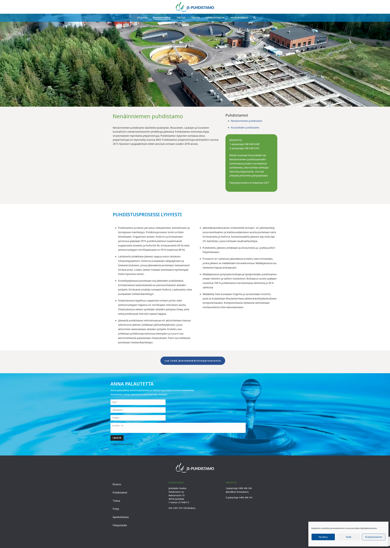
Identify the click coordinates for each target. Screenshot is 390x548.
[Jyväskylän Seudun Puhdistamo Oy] (195, 7)
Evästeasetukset (373, 537)
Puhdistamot (161, 17)
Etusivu (142, 17)
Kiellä (348, 537)
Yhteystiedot (239, 17)
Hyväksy (323, 537)
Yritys (195, 17)
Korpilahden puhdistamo (245, 127)
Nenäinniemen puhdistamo (246, 121)
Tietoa (181, 17)
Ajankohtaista (215, 17)
